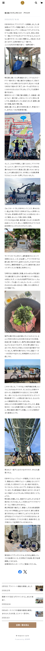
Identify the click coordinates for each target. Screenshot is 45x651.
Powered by (20, 639)
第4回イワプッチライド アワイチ (17, 13)
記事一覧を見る (22, 625)
